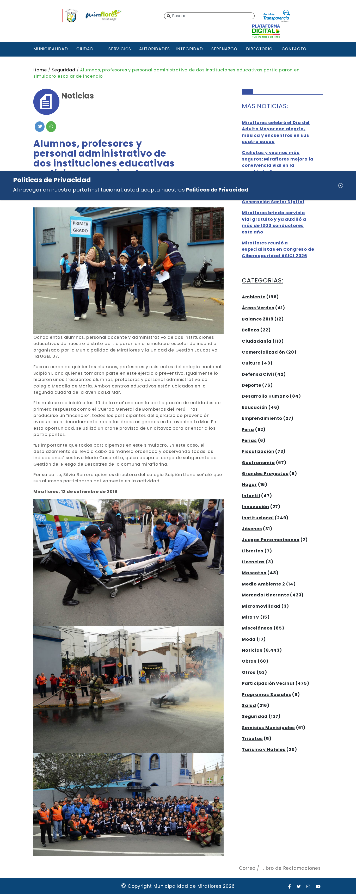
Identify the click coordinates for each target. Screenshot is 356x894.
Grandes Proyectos (265, 474)
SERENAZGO (224, 49)
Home (40, 70)
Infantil (251, 496)
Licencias (253, 562)
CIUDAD (85, 49)
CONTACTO (294, 49)
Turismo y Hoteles (264, 750)
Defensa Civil (258, 374)
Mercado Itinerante (265, 595)
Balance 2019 (258, 319)
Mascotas (254, 573)
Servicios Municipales (268, 728)
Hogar (249, 485)
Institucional (258, 518)
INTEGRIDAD (189, 49)
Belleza (251, 330)
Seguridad (63, 70)
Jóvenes (252, 529)
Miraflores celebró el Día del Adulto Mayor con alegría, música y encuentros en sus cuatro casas (276, 132)
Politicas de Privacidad (217, 189)
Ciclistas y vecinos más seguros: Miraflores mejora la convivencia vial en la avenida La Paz (278, 162)
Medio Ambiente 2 (263, 584)
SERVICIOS (119, 49)
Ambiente (253, 297)
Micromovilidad (261, 606)
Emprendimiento (262, 418)
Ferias (249, 440)
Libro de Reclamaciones (291, 868)
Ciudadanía (257, 341)
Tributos (252, 739)
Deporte (251, 385)
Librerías (252, 551)
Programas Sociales (266, 695)
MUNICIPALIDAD (50, 49)
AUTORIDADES (154, 49)
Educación (254, 407)
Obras (249, 661)
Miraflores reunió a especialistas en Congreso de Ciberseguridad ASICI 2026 (278, 249)
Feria (248, 430)
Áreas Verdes (258, 308)
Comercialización (263, 352)
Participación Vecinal (268, 683)
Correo (247, 868)
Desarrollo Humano (265, 396)
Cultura (251, 363)
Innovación (255, 507)
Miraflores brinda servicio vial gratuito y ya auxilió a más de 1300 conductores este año (274, 222)
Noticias (252, 650)
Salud (249, 705)
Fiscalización (258, 451)
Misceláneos (257, 628)
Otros (249, 672)
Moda (249, 639)
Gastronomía (258, 463)
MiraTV (250, 617)
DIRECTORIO (259, 49)
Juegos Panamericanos (270, 540)
